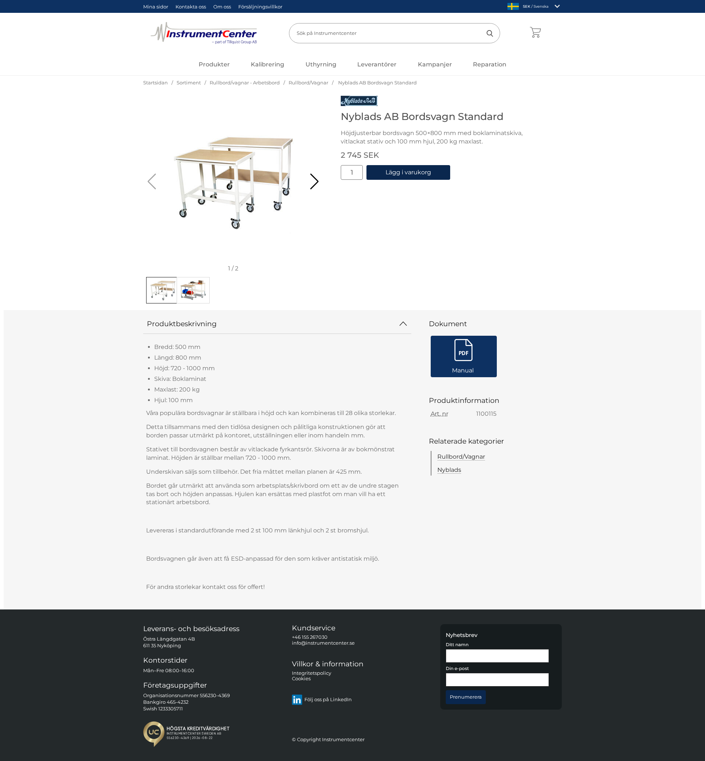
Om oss (222, 7)
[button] (314, 182)
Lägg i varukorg (408, 172)
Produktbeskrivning (182, 323)
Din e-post (457, 668)
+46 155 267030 (310, 637)
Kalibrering (267, 64)
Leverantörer (377, 64)
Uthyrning (321, 64)
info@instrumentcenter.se (323, 643)
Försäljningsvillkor (260, 7)
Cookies (301, 679)
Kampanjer (435, 64)
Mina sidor (155, 7)
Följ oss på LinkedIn (328, 700)
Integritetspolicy (311, 673)
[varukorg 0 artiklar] (535, 33)
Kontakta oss (191, 7)
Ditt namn (457, 644)
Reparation (489, 64)
